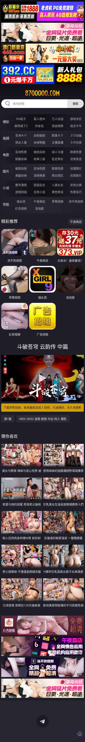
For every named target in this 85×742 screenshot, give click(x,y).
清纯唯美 (39, 175)
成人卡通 (57, 152)
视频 (6, 138)
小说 (6, 188)
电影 (6, 155)
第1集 (8, 419)
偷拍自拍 (39, 152)
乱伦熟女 (57, 159)
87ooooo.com (42, 93)
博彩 (6, 122)
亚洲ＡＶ (21, 135)
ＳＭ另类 (76, 142)
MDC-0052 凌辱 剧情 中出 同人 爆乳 (43, 419)
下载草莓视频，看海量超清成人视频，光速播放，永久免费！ (42, 407)
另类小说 (39, 192)
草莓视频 (57, 201)
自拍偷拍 (39, 135)
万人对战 (57, 119)
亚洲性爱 (21, 152)
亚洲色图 (39, 168)
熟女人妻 (21, 142)
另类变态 (76, 159)
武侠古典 (76, 185)
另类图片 (76, 175)
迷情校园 (21, 192)
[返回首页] (80, 734)
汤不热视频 (76, 201)
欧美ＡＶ (57, 135)
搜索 (75, 103)
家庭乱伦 (39, 185)
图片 (6, 171)
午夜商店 (39, 201)
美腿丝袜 (21, 175)
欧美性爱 (76, 152)
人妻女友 (57, 185)
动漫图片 (76, 168)
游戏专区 (76, 119)
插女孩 (21, 201)
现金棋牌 (57, 126)
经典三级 (39, 159)
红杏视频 (21, 208)
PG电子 (21, 119)
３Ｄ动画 (76, 135)
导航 (6, 204)
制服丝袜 (21, 159)
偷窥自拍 (21, 168)
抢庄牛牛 (76, 126)
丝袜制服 (39, 142)
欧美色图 (57, 168)
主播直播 (57, 142)
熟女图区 (57, 175)
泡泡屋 (39, 208)
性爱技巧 (76, 192)
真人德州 (39, 119)
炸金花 (39, 126)
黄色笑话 (57, 192)
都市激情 (21, 185)
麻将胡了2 (21, 126)
